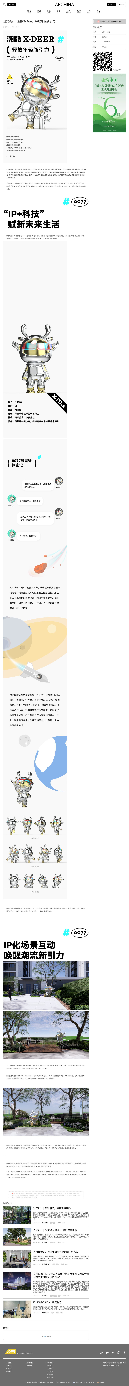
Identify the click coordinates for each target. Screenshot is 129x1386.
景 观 (58, 11)
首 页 (29, 11)
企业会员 (50, 1363)
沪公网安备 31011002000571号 (85, 1382)
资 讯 (39, 11)
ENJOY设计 (45, 1312)
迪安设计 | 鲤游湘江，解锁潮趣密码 (52, 1208)
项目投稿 (30, 1363)
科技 (54, 1264)
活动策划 (50, 1371)
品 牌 (79, 11)
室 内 (68, 11)
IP (52, 1312)
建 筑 (49, 11)
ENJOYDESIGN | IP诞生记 (47, 1302)
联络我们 (9, 1368)
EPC (51, 1295)
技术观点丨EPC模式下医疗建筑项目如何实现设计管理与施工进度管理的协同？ (61, 1275)
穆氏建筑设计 (46, 1264)
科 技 (88, 11)
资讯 (103, 32)
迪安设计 (45, 1222)
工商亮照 (102, 1382)
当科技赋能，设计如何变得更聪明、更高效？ (56, 1251)
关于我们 (9, 1363)
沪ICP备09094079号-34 (63, 1382)
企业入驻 (29, 1366)
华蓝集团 (45, 1295)
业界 (108, 32)
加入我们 (9, 1366)
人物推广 (50, 1368)
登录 (44, 1336)
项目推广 (50, 1366)
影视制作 (50, 1374)
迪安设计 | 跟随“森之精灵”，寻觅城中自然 (55, 1230)
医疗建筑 (55, 1295)
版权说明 (9, 1371)
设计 (53, 1222)
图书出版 (50, 1377)
